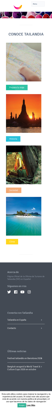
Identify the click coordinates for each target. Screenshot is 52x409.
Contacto (11, 328)
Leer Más (31, 405)
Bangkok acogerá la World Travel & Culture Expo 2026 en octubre (23, 368)
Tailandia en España (16, 319)
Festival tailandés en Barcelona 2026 (24, 358)
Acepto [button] (22, 405)
